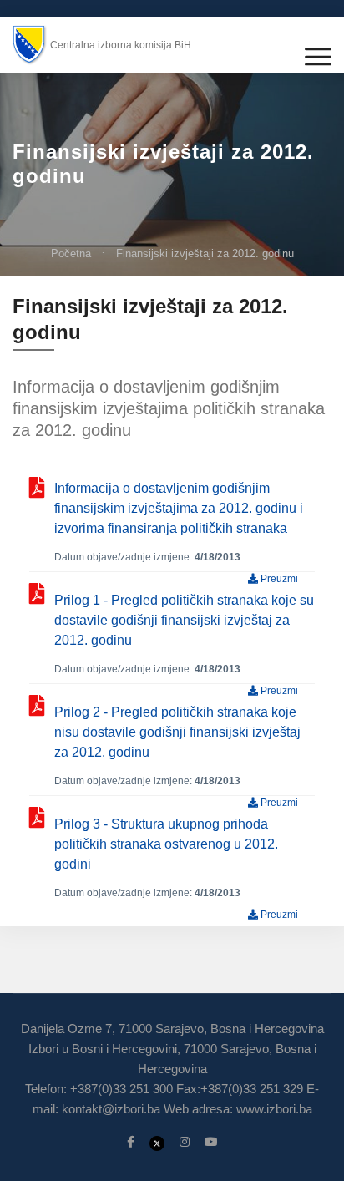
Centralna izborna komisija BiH (120, 45)
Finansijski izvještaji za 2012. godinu (205, 253)
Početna (71, 253)
